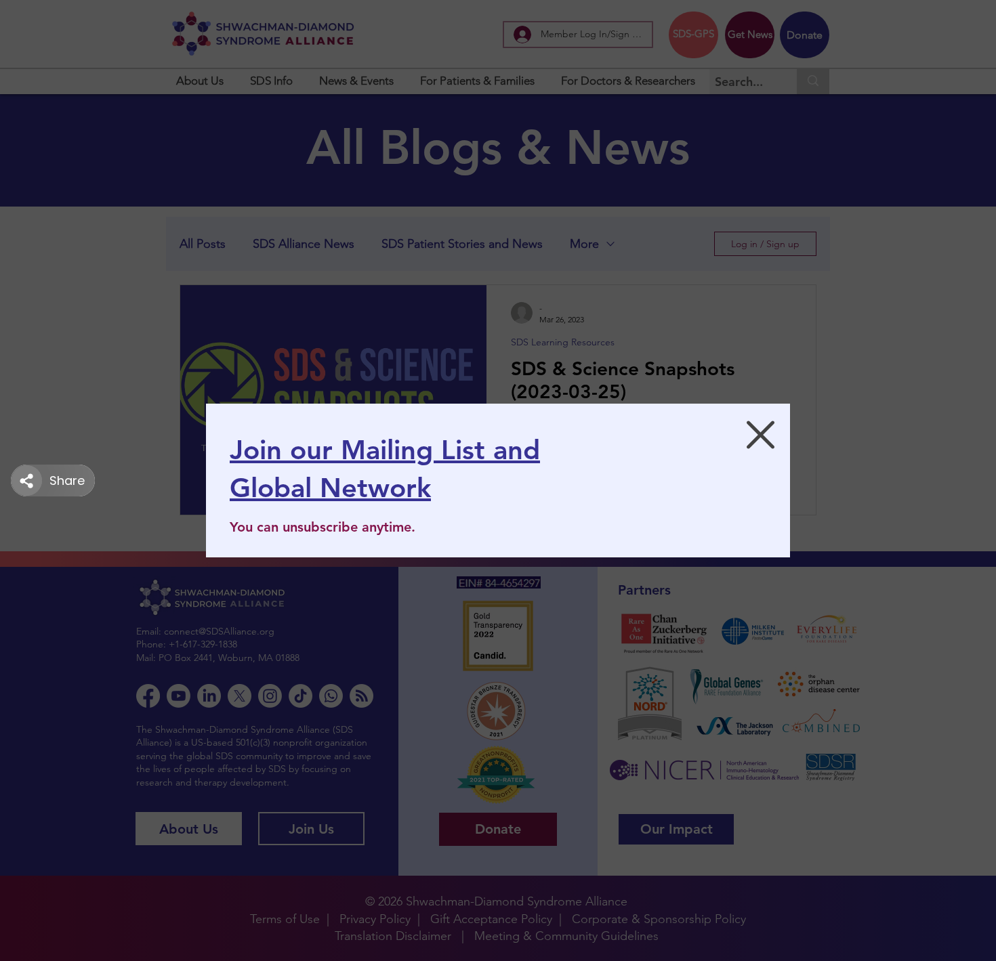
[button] (760, 435)
